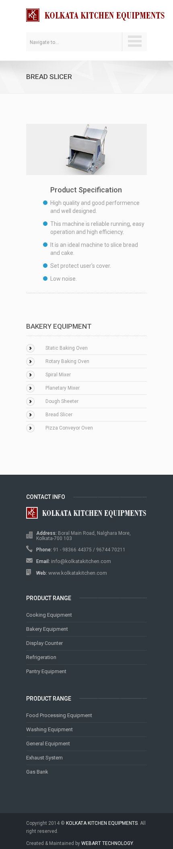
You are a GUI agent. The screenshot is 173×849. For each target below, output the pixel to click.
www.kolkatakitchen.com (77, 573)
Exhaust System (44, 758)
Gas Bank (37, 772)
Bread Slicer (58, 414)
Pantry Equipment (46, 671)
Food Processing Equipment (59, 715)
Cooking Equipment (49, 615)
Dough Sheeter (61, 401)
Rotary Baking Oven (67, 361)
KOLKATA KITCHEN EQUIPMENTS (102, 823)
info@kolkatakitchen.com (81, 561)
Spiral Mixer (58, 375)
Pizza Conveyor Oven (69, 428)
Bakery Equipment (47, 629)
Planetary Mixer (62, 388)
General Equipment (48, 744)
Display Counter (44, 643)
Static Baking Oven (66, 348)
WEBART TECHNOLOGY (107, 843)
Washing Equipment (49, 729)
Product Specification (86, 190)
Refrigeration (41, 657)
